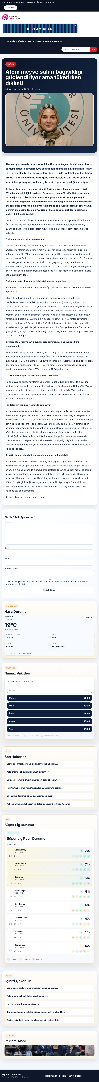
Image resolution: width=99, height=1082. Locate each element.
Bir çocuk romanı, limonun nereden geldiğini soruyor (33, 780)
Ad (7, 548)
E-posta (9, 558)
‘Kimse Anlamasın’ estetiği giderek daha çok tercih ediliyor (36, 1012)
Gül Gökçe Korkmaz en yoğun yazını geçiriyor (29, 796)
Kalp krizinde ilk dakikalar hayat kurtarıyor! (28, 772)
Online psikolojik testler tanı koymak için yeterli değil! (33, 1020)
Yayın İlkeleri (50, 2)
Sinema (38, 41)
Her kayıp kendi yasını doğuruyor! (23, 1004)
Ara (93, 49)
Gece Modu (10, 8)
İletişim (40, 2)
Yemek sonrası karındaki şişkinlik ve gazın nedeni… (32, 763)
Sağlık (48, 41)
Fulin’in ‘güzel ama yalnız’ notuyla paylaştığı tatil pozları (34, 788)
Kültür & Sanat (25, 41)
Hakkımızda (30, 2)
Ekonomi (58, 41)
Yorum (9, 522)
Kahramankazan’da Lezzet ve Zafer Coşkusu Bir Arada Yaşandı (38, 804)
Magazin (11, 41)
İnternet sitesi (11, 568)
